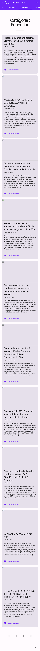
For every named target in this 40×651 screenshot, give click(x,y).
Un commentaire (11, 70)
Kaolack (16, 3)
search (37, 3)
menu (2, 3)
